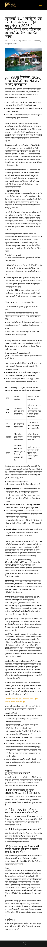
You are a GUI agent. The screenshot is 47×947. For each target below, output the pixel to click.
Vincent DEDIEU (13, 41)
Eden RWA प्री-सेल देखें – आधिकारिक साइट (19, 699)
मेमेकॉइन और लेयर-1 (11, 44)
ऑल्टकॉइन (37, 41)
